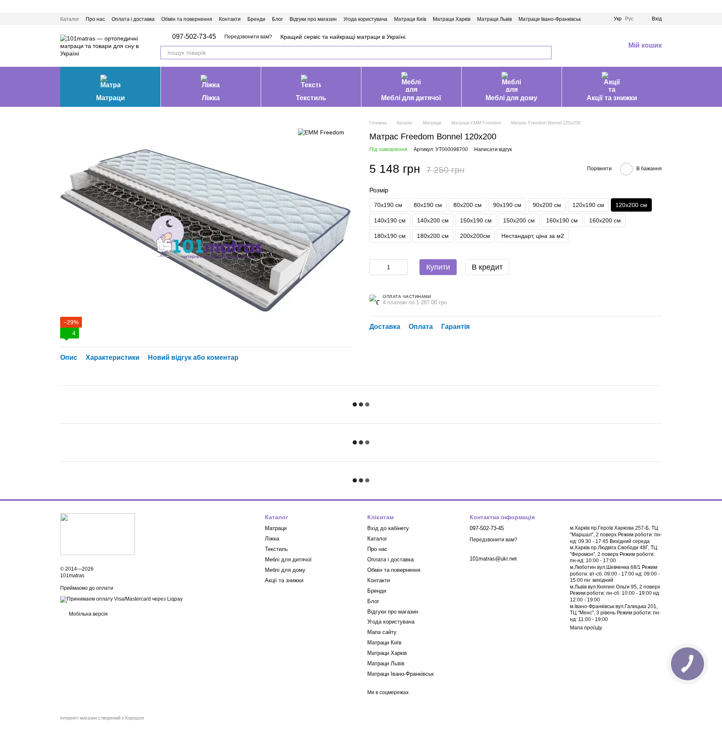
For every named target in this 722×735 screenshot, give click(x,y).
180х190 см (390, 235)
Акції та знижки (612, 97)
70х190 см (388, 205)
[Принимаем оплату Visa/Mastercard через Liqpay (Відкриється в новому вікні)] (121, 599)
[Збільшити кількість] (401, 267)
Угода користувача (365, 19)
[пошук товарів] (545, 52)
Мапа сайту (382, 632)
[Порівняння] (575, 46)
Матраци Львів (494, 19)
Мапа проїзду (586, 628)
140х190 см (390, 220)
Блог (277, 19)
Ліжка (211, 97)
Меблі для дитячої (411, 97)
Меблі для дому (511, 97)
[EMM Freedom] (321, 132)
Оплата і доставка (133, 19)
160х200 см (605, 220)
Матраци (110, 97)
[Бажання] (596, 46)
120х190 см (588, 205)
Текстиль (311, 97)
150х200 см (519, 220)
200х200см (475, 235)
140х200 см (433, 220)
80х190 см (428, 205)
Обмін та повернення (186, 19)
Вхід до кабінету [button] (388, 528)
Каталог (69, 19)
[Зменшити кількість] (375, 267)
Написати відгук (493, 149)
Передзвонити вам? (248, 37)
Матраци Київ (410, 19)
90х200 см (547, 205)
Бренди (256, 19)
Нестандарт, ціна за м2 (532, 235)
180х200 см (433, 235)
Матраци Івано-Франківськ (550, 19)
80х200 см (467, 205)
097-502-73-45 (194, 36)
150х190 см (476, 220)
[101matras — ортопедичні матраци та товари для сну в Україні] (97, 534)
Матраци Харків (451, 19)
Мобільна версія (88, 614)
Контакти (230, 19)
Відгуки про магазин (313, 19)
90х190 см (507, 205)
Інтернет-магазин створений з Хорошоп (102, 717)
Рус (629, 18)
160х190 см (562, 220)
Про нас (95, 19)
